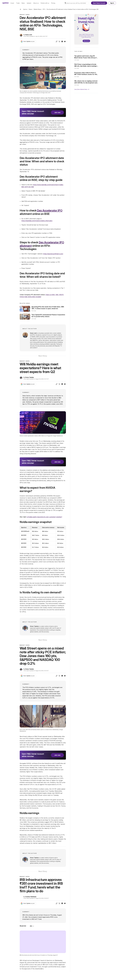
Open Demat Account (99, 3)
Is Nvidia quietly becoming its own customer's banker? (44, 517)
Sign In (112, 3)
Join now (57, 112)
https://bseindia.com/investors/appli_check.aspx (36, 221)
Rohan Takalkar (29, 377)
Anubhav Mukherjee (30, 896)
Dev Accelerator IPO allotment (42, 244)
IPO (44, 9)
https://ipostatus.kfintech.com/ (53, 254)
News (30, 9)
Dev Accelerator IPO (49, 210)
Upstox (25, 9)
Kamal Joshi (28, 34)
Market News (37, 9)
